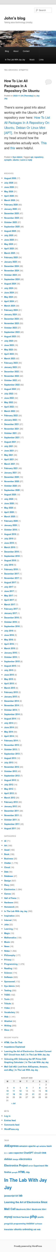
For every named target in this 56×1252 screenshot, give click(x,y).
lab (20, 1195)
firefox (7, 1172)
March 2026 (9, 200)
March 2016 (9, 648)
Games (7, 893)
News (6, 946)
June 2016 (9, 634)
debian (8, 1159)
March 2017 (9, 604)
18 (14, 1094)
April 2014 (9, 736)
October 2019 (10, 529)
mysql (8, 1217)
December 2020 (11, 476)
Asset (6, 849)
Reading (8, 968)
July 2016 (8, 630)
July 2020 (8, 498)
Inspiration (9, 915)
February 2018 (11, 569)
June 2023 (9, 345)
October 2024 (10, 274)
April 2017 (9, 599)
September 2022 (12, 384)
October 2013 (10, 749)
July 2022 (8, 393)
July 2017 (8, 586)
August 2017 (10, 582)
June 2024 (9, 292)
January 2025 (10, 261)
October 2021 (10, 433)
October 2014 (10, 709)
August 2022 (10, 389)
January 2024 (10, 314)
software (38, 1223)
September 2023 (12, 331)
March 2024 (9, 305)
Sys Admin (17, 157)
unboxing (27, 1229)
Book (6, 854)
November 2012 (11, 766)
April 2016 (9, 643)
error (30, 1165)
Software (8, 977)
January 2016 (10, 652)
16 (46, 1090)
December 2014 (11, 700)
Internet (8, 920)
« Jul (13, 1103)
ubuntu (16, 159)
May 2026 (8, 191)
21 (33, 1094)
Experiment (39, 1165)
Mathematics (10, 937)
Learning (8, 928)
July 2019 (8, 538)
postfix (41, 1217)
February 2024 (11, 309)
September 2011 (12, 823)
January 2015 (10, 696)
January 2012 (10, 806)
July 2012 (8, 784)
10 (7, 1090)
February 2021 (11, 468)
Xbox (6, 1029)
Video (7, 1007)
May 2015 (8, 679)
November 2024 (11, 270)
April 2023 (9, 353)
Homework (9, 906)
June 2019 (9, 542)
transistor (8, 1229)
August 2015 (10, 665)
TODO (7, 994)
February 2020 (11, 520)
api (37, 1146)
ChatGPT (28, 1152)
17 (7, 1094)
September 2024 (12, 279)
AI (5, 840)
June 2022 (9, 397)
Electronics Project (16, 1165)
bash (49, 1146)
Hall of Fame (10, 898)
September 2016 (12, 626)
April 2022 (9, 406)
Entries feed (10, 1120)
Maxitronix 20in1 (23, 1209)
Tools (6, 999)
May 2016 (8, 639)
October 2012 (10, 771)
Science (8, 972)
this (12, 148)
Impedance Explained (14, 1046)
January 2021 (10, 472)
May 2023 (8, 349)
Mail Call (10, 1209)
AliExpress (11, 1146)
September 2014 (12, 714)
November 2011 (11, 815)
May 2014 (8, 731)
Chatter (7, 862)
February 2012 (11, 801)
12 (20, 1090)
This (44, 143)
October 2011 (10, 819)
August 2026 (10, 178)
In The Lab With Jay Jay (15, 59)
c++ (6, 1152)
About (15, 51)
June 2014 (9, 727)
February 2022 (11, 415)
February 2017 (11, 608)
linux (44, 1202)
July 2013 (8, 762)
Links (41, 59)
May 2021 (8, 454)
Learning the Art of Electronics (22, 1202)
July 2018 (8, 564)
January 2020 (10, 525)
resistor (30, 1223)
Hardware (8, 902)
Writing (7, 1025)
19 (20, 1094)
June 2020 (9, 503)
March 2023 (9, 358)
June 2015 (9, 674)
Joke (6, 924)
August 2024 (10, 283)
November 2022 (11, 375)
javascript (9, 1195)
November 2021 (11, 428)
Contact (26, 51)
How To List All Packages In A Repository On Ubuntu (22, 85)
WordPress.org (11, 1129)
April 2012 (9, 793)
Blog (7, 51)
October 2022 (10, 380)
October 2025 (10, 222)
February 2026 (11, 204)
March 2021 (9, 463)
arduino (43, 1146)
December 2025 (11, 213)
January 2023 (10, 367)
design (16, 1159)
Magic (7, 933)
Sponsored (9, 981)
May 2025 (8, 244)
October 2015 (10, 657)
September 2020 (12, 490)
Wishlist (8, 1021)
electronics (25, 1159)
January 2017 (10, 613)
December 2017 (11, 573)
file (46, 1165)
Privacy (7, 959)
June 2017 (9, 591)
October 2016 (10, 621)
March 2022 (9, 411)
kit (16, 1195)
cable (10, 1153)
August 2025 (10, 230)
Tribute (7, 1003)
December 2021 (11, 424)
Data (6, 871)
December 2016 (11, 617)
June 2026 (9, 187)
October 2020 (10, 485)
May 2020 (8, 507)
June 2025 (9, 239)
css (44, 1152)
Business (8, 858)
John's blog (14, 18)
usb (34, 1229)
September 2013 (12, 753)
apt (31, 157)
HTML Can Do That (13, 1042)
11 (14, 1090)
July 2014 (8, 722)
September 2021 (12, 437)
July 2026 (8, 182)
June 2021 (9, 450)
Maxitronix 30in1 (39, 1209)
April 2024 (9, 301)
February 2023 (11, 362)
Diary (6, 884)
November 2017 (11, 577)
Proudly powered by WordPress (28, 1246)
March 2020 (9, 516)
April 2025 (9, 248)
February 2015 (11, 692)
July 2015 (8, 670)
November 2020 (11, 481)
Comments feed (11, 1124)
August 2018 (10, 560)
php (33, 1216)
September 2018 (12, 555)
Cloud (7, 867)
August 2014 (10, 718)
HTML (21, 1172)
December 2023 (11, 318)
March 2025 (9, 252)
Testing (7, 990)
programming (20, 1223)
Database (8, 875)
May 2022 (8, 402)
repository (38, 157)
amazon (23, 1146)
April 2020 (9, 512)
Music (32, 59)
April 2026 (9, 195)
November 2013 (11, 744)
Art (5, 845)
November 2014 (11, 705)
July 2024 (8, 288)
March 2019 (9, 547)
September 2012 (12, 775)
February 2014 (11, 740)
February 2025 (11, 257)
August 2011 (10, 828)
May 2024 (8, 296)
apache (32, 1146)
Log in (7, 1115)
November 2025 (11, 217)
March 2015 (9, 687)
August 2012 (10, 780)
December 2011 (11, 810)
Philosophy (9, 955)
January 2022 (10, 419)
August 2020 (10, 494)
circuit (37, 1152)
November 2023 (11, 323)
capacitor (18, 1152)
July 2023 (8, 340)
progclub (8, 1223)
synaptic (8, 159)
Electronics (9, 889)
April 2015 (9, 683)
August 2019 (10, 534)
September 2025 (12, 226)
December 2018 (11, 551)
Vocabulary (9, 1012)
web (38, 1229)
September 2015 (12, 661)
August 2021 (10, 441)
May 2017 (8, 595)
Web (6, 1016)
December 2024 (11, 266)
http (28, 1172)
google (15, 1172)
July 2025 (8, 235)
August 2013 (10, 758)
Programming (11, 963)
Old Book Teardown (21, 1217)
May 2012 (8, 788)
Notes (7, 950)
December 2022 (11, 371)
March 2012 (9, 797)
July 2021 (8, 446)
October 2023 (10, 327)
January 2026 (10, 208)
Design (7, 880)
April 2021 (9, 459)
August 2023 (10, 336)
